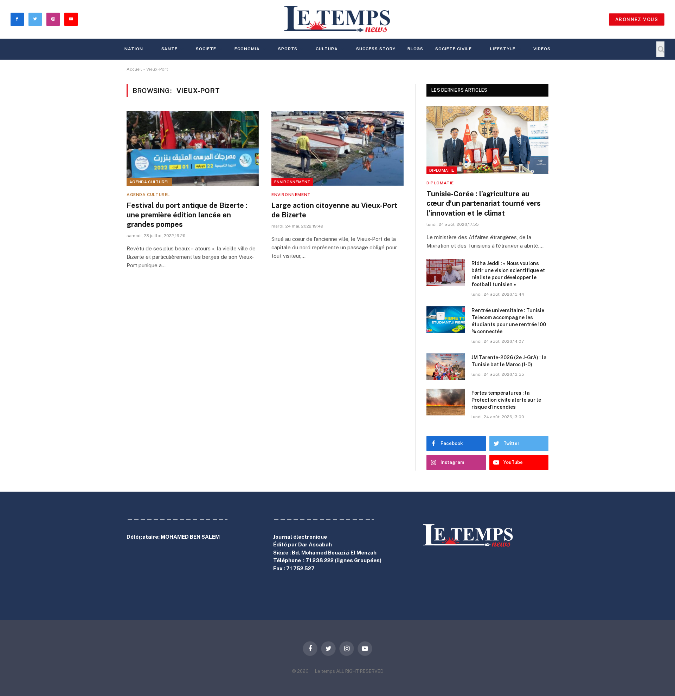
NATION (133, 48)
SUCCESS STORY (375, 48)
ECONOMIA (247, 48)
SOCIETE (206, 48)
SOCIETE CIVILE (453, 48)
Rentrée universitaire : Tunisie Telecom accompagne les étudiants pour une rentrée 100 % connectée (508, 321)
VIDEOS (542, 48)
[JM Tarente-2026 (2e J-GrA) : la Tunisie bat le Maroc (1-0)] (445, 366)
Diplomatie (441, 170)
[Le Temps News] (337, 19)
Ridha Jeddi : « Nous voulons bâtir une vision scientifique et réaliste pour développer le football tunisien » (508, 274)
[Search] (660, 49)
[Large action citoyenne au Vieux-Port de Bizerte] (337, 148)
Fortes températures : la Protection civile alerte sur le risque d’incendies (506, 400)
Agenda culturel (149, 182)
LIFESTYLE (502, 48)
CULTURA (327, 48)
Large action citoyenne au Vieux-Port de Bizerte (334, 210)
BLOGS (415, 48)
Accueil (134, 69)
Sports (288, 48)
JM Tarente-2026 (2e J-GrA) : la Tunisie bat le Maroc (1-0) (509, 361)
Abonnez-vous (636, 19)
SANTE (169, 48)
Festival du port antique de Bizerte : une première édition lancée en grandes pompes (187, 215)
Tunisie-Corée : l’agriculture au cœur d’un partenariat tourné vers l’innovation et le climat (483, 203)
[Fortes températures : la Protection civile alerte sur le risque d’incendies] (445, 402)
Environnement (292, 182)
